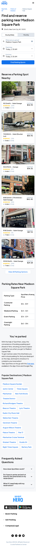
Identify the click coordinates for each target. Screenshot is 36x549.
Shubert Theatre (9, 442)
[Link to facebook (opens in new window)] (12, 536)
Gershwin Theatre (10, 423)
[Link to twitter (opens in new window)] (20, 536)
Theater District (9, 398)
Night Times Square (10, 447)
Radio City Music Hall (11, 413)
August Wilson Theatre (12, 428)
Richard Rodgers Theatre (13, 403)
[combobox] (18, 41)
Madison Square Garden (12, 384)
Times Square (22, 389)
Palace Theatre (9, 432)
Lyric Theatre (24, 408)
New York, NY (4, 10)
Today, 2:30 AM (11, 49)
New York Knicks (21, 394)
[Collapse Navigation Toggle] (33, 3)
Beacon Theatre (9, 408)
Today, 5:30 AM (11, 56)
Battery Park (27, 447)
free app (30, 363)
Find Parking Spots (18, 62)
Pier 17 (20, 432)
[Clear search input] (32, 41)
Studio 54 (23, 442)
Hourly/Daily (9, 35)
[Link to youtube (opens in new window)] (23, 536)
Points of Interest (13, 10)
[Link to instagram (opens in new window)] (16, 536)
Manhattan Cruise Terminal (13, 437)
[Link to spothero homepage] (18, 499)
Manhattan (7, 394)
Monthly (26, 35)
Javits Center (8, 389)
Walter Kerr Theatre (10, 418)
